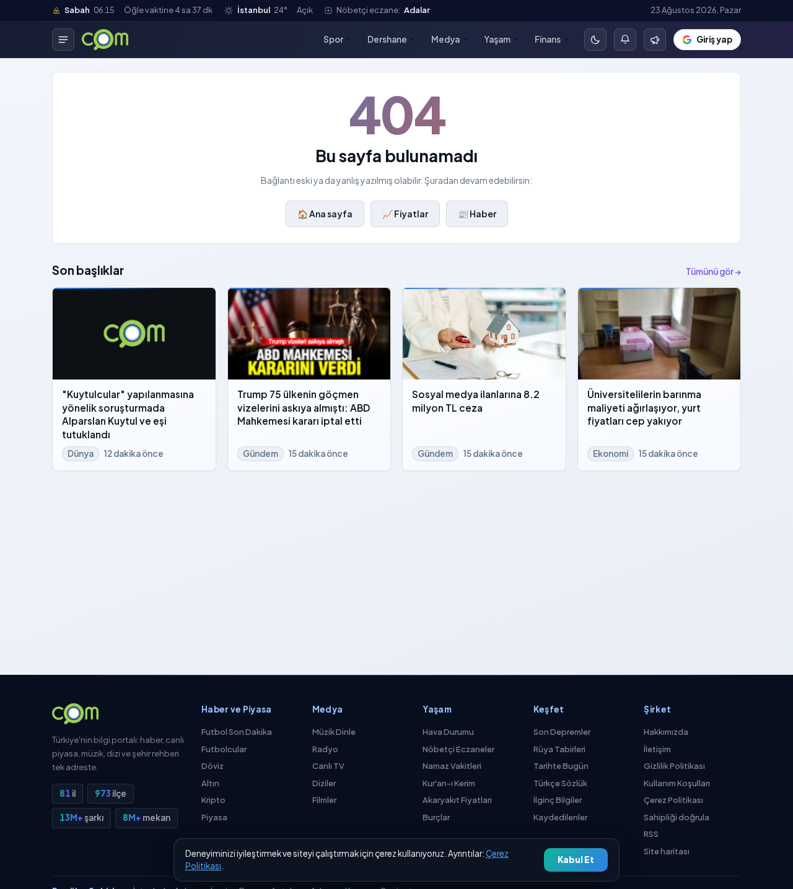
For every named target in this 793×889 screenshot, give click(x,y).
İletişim (657, 749)
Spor (333, 39)
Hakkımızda (666, 732)
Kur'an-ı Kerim (449, 783)
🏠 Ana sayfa (325, 213)
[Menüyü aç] (63, 39)
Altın (210, 783)
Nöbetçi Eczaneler (458, 749)
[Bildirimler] (655, 39)
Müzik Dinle (334, 732)
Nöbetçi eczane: (383, 10)
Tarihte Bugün (561, 766)
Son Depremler (561, 732)
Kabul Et (576, 859)
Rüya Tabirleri (559, 749)
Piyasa (214, 817)
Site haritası (667, 851)
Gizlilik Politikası (674, 766)
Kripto (213, 800)
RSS (651, 834)
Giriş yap (714, 39)
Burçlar (436, 817)
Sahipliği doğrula (676, 817)
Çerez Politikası (673, 800)
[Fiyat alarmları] (625, 39)
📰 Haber (477, 213)
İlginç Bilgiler (557, 800)
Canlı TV (328, 766)
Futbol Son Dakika (236, 732)
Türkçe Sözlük (560, 783)
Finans (548, 39)
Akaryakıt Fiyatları (457, 800)
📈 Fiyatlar (405, 213)
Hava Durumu (448, 732)
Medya (445, 39)
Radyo (325, 749)
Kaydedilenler (560, 817)
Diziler (324, 783)
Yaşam (497, 39)
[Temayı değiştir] (595, 39)
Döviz (212, 766)
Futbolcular (224, 749)
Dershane (387, 39)
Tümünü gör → (713, 271)
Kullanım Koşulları (677, 783)
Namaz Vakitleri (452, 766)
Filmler (324, 800)
